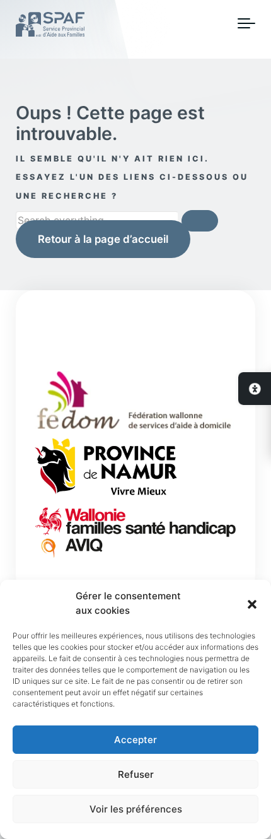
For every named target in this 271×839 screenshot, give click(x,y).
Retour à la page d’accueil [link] (103, 239)
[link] (254, 388)
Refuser (136, 774)
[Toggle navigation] (246, 24)
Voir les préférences (135, 809)
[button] (252, 603)
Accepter (135, 740)
